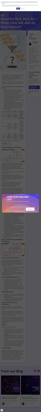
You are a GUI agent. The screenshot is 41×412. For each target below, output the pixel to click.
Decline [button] (23, 8)
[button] (36, 195)
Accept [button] (18, 8)
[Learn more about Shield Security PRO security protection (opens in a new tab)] (2, 410)
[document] (20, 206)
